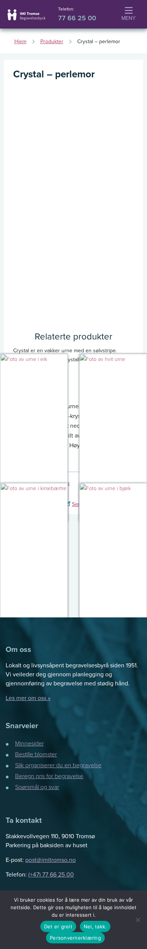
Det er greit (58, 926)
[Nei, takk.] (137, 919)
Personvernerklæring (75, 938)
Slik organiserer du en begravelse (58, 765)
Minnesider (29, 743)
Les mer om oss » (28, 698)
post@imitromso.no (50, 859)
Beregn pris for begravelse (49, 776)
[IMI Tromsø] (26, 14)
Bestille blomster (36, 754)
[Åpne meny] (128, 15)
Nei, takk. (95, 926)
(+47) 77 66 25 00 (51, 874)
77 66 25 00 (77, 18)
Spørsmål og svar (37, 787)
